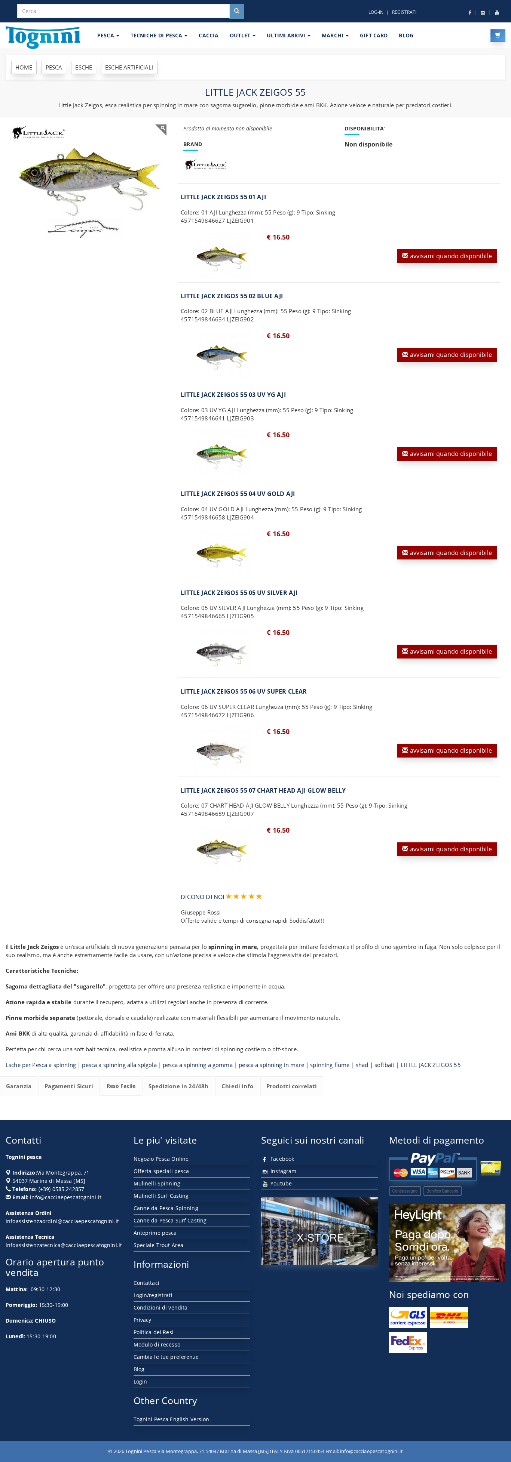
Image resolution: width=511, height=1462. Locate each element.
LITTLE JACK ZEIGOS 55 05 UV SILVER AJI (239, 593)
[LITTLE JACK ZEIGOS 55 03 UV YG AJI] (222, 454)
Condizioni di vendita (161, 1307)
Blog (139, 1369)
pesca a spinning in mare (271, 1064)
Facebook (281, 1158)
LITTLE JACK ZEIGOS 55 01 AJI (223, 197)
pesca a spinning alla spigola (119, 1064)
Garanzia (18, 1086)
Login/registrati (153, 1295)
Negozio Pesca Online (161, 1158)
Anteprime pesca (155, 1232)
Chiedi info (237, 1086)
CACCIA (208, 35)
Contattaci (146, 1282)
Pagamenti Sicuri (69, 1086)
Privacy (143, 1319)
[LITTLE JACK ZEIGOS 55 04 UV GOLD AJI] (222, 553)
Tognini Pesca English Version (171, 1419)
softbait (384, 1064)
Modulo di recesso (157, 1344)
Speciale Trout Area (159, 1245)
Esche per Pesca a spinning (41, 1064)
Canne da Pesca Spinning (166, 1208)
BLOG (406, 35)
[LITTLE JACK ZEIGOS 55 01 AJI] (222, 256)
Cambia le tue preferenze (166, 1356)
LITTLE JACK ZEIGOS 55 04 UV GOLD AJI (238, 494)
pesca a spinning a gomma (198, 1064)
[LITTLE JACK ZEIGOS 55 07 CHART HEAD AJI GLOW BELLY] (222, 849)
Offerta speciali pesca (161, 1171)
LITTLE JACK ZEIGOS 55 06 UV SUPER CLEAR (244, 691)
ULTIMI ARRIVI (287, 35)
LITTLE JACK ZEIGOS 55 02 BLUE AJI (232, 296)
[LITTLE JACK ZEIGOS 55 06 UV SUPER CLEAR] (222, 750)
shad (362, 1064)
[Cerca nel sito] (236, 11)
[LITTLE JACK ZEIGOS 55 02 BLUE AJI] (222, 354)
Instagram (282, 1171)
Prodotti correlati (291, 1086)
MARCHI (333, 35)
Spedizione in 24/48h (178, 1086)
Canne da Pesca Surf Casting (170, 1220)
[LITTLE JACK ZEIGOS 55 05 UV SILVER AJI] (222, 651)
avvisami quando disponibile (450, 256)
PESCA (106, 35)
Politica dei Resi (154, 1332)
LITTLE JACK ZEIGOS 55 (431, 1064)
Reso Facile (121, 1085)
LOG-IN (375, 12)
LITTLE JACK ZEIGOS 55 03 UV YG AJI (233, 395)
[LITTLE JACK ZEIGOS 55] (88, 181)
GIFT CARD (374, 35)
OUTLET (241, 35)
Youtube (280, 1183)
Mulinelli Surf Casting (161, 1195)
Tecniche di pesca (157, 35)
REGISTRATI (404, 12)
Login (140, 1381)
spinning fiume (329, 1064)
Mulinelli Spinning (157, 1183)
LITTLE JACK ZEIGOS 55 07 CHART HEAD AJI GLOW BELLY (263, 790)
